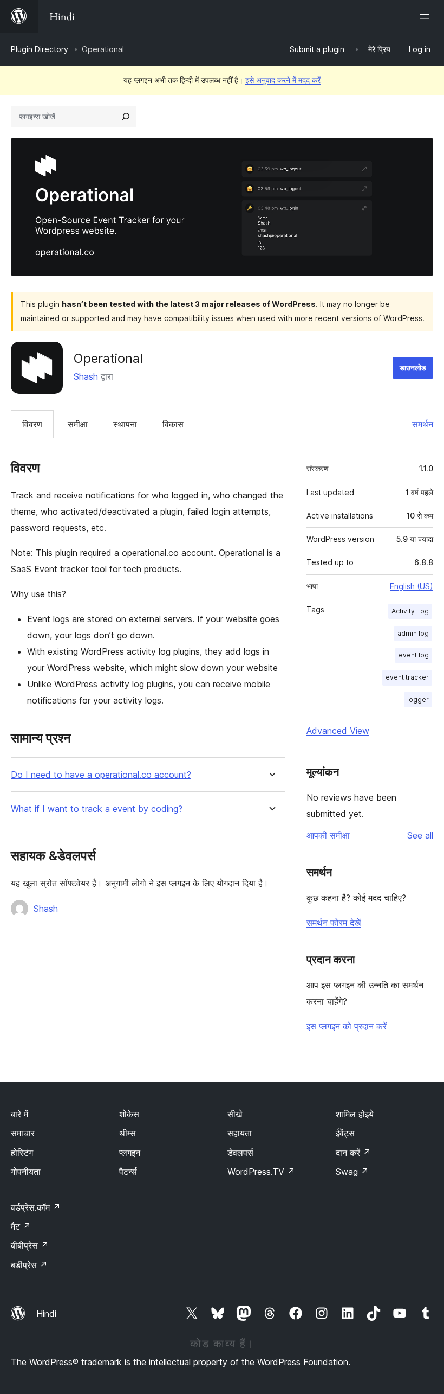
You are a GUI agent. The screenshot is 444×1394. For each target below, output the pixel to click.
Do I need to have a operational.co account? (101, 775)
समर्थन (422, 424)
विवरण (32, 424)
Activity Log (410, 611)
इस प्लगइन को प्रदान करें (346, 1026)
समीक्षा (78, 424)
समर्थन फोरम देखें (333, 922)
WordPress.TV (261, 1171)
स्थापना (125, 424)
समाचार (23, 1133)
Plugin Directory (39, 49)
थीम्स (127, 1133)
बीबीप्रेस (30, 1245)
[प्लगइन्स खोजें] (125, 116)
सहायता (239, 1133)
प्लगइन (129, 1152)
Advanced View (337, 730)
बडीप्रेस (29, 1264)
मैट (21, 1226)
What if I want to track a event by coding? (96, 809)
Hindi (46, 1313)
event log (414, 655)
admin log (413, 633)
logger (418, 699)
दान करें (353, 1152)
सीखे (234, 1114)
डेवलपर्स (240, 1152)
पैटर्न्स (128, 1171)
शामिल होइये (355, 1114)
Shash (86, 376)
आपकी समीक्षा (328, 835)
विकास (173, 424)
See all (420, 835)
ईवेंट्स (345, 1133)
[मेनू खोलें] (426, 16)
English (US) (411, 586)
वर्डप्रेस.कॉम (36, 1207)
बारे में (19, 1114)
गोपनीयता (26, 1171)
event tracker (407, 677)
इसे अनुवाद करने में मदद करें (283, 80)
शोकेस (129, 1114)
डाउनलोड (413, 367)
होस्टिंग (22, 1152)
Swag (352, 1171)
